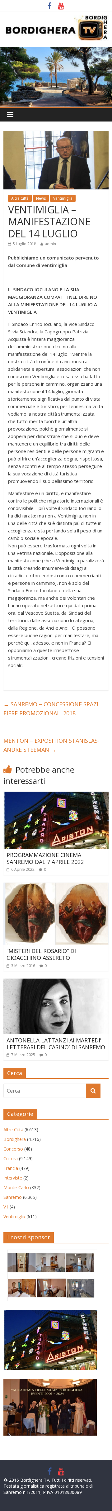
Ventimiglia (62, 198)
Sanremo (12, 1197)
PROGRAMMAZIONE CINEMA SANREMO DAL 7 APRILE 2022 (45, 858)
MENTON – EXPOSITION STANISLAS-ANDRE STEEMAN (51, 745)
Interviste (12, 1178)
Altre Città (20, 198)
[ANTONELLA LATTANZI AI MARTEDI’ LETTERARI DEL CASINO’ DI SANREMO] (56, 982)
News (41, 198)
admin (50, 243)
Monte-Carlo (16, 1187)
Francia (10, 1168)
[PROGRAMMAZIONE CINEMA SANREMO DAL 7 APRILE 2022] (56, 795)
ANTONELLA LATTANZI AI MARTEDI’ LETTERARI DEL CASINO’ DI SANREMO (56, 1044)
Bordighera (14, 1139)
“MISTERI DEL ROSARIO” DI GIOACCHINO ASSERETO (41, 954)
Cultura (10, 1158)
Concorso (13, 1149)
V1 (5, 1207)
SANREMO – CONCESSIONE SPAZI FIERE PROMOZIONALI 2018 (50, 708)
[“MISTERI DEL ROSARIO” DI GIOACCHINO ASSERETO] (56, 886)
